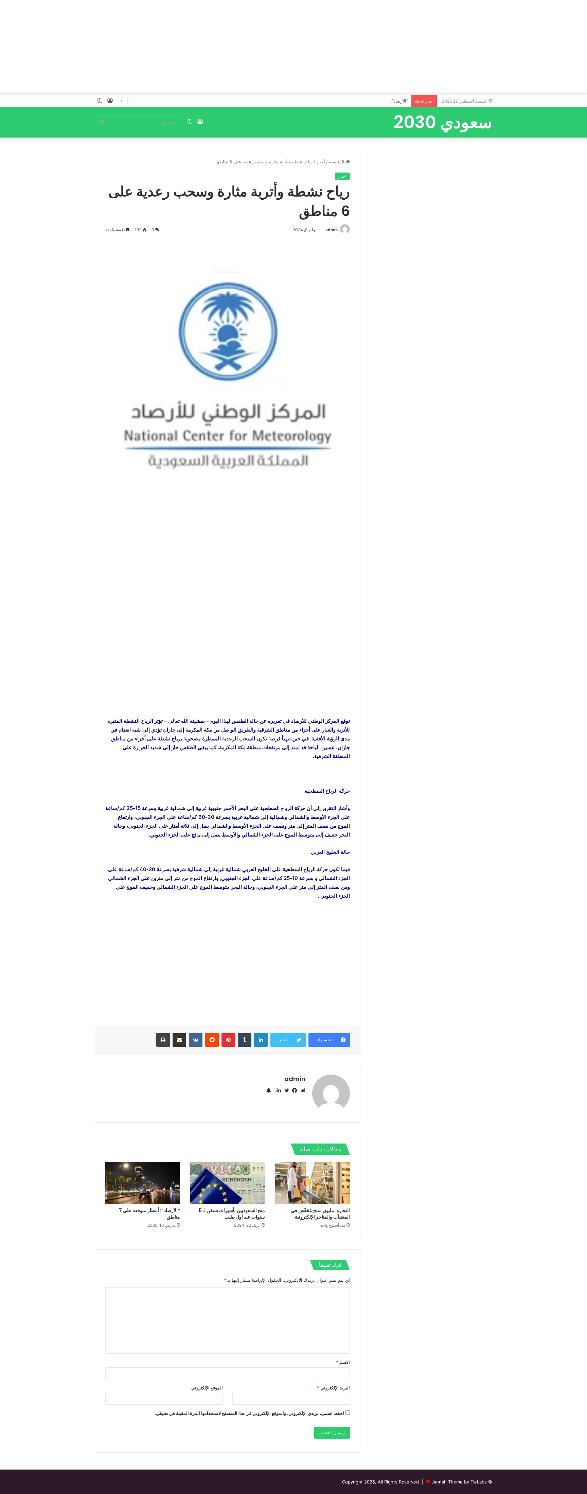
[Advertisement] (293, 47)
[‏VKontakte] (195, 1040)
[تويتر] (285, 1090)
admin (331, 229)
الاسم (343, 1362)
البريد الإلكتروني (333, 1387)
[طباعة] (163, 1040)
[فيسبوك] (293, 1090)
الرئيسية (337, 161)
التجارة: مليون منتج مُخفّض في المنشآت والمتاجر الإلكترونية (320, 1213)
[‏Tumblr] (244, 1040)
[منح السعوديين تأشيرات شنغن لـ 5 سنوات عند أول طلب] (227, 1183)
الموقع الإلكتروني (207, 1387)
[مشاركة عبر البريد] (179, 1040)
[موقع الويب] (301, 1090)
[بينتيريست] (228, 1040)
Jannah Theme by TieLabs (459, 1481)
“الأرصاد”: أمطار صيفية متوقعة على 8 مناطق (366, 101)
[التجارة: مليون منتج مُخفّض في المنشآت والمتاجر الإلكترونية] (312, 1183)
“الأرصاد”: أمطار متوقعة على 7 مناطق (149, 1213)
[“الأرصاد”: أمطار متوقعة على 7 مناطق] (142, 1183)
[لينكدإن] (261, 1040)
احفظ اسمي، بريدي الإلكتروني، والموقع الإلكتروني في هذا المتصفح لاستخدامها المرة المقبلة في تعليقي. (249, 1413)
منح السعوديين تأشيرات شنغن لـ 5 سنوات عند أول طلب (232, 1213)
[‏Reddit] (212, 1040)
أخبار (320, 161)
